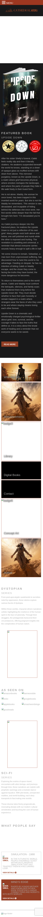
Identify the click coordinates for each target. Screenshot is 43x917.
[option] (22, 654)
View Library (11, 55)
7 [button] (33, 679)
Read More (10, 344)
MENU (9, 3)
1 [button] (11, 679)
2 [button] (15, 679)
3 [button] (19, 679)
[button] (4, 2)
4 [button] (22, 679)
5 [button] (26, 679)
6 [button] (29, 679)
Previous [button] (5, 655)
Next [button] (39, 655)
